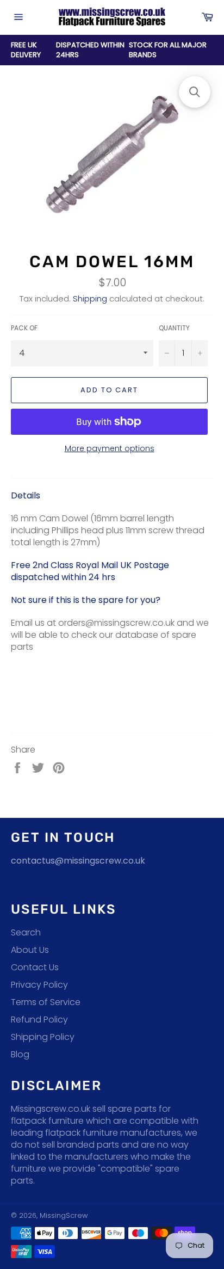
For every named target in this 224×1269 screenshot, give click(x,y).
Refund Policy (39, 1019)
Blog (20, 1054)
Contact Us (35, 967)
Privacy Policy (39, 984)
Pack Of (24, 328)
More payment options (109, 448)
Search (26, 932)
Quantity (174, 328)
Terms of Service (45, 1002)
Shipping (90, 298)
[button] (194, 92)
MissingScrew (64, 1215)
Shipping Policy (42, 1037)
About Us (30, 950)
